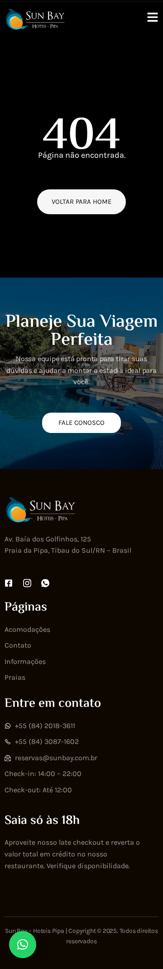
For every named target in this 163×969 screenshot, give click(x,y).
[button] (22, 944)
